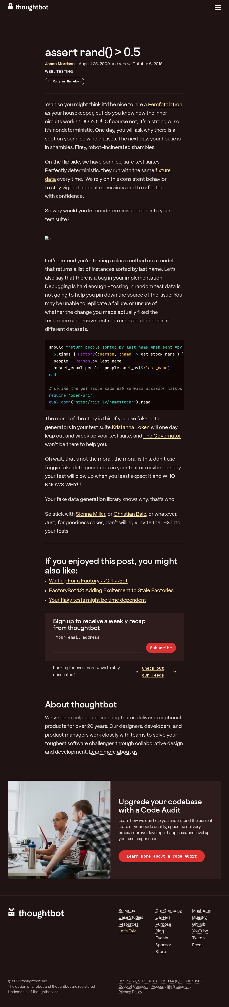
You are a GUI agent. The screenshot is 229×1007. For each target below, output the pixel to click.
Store (160, 952)
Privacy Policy (130, 992)
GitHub (199, 925)
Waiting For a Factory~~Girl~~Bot (88, 581)
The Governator (162, 436)
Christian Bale (130, 514)
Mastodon (201, 911)
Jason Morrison (60, 64)
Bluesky (199, 918)
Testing (64, 71)
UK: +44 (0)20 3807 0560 (182, 981)
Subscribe (161, 647)
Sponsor (163, 945)
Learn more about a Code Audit (162, 856)
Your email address (78, 637)
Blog (159, 931)
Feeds (198, 945)
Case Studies (131, 918)
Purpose (163, 925)
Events (161, 938)
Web (49, 71)
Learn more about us (113, 752)
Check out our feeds (153, 672)
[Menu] (218, 7)
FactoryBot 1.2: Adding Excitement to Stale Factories (111, 590)
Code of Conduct (133, 986)
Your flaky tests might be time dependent (97, 600)
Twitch (198, 938)
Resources (128, 925)
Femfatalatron (165, 104)
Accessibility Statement (171, 986)
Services (127, 911)
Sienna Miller (90, 514)
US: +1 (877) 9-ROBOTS (138, 981)
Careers (162, 918)
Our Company (168, 911)
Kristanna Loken (131, 427)
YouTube (200, 931)
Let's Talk (127, 931)
